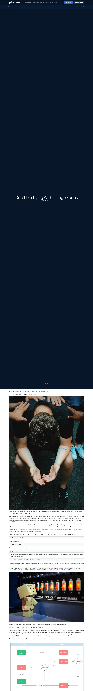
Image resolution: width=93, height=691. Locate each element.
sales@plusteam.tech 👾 (27, 7)
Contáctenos (68, 2)
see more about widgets (28, 565)
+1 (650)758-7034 (14, 7)
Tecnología (22, 391)
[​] (75, 7)
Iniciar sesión (79, 2)
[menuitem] (27, 2)
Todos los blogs (13, 391)
